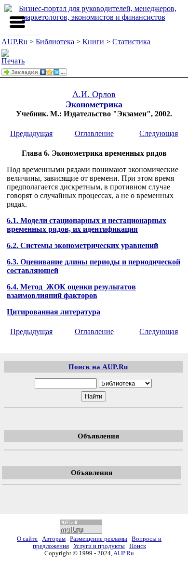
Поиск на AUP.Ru (98, 366)
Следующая (158, 133)
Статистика (131, 41)
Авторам (54, 539)
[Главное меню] (17, 22)
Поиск (137, 546)
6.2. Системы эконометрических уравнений (82, 245)
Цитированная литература (53, 312)
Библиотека (55, 41)
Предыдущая (31, 133)
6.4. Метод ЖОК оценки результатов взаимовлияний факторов (71, 291)
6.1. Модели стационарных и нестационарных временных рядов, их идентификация (86, 224)
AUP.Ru (14, 41)
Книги (93, 41)
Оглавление (94, 133)
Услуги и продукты (99, 546)
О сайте (27, 539)
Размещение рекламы (98, 539)
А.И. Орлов (94, 94)
